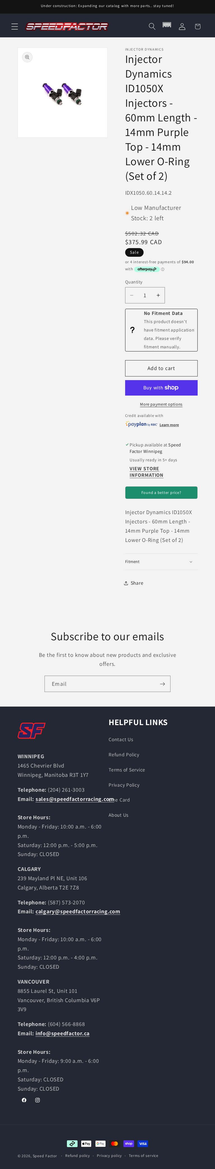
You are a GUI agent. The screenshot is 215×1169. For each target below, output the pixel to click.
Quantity (133, 282)
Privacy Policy (124, 785)
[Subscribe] (162, 684)
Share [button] (137, 583)
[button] (14, 26)
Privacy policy (109, 1155)
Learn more (169, 424)
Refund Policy (124, 754)
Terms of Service (127, 769)
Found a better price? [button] (161, 492)
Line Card (119, 799)
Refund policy (77, 1155)
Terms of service (143, 1155)
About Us (118, 815)
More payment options (161, 404)
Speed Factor (45, 1155)
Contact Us (121, 739)
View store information (146, 471)
